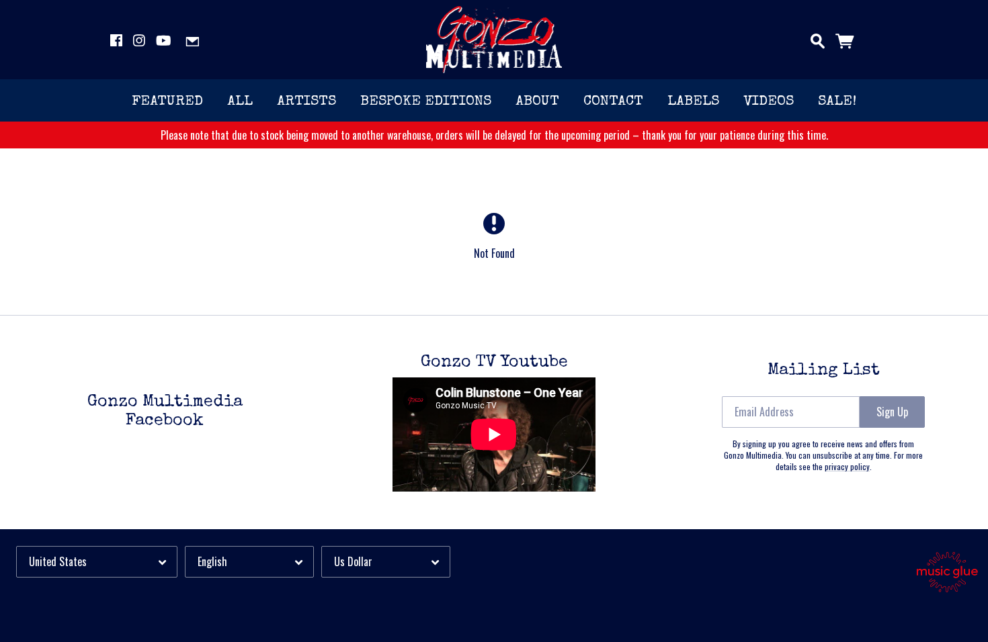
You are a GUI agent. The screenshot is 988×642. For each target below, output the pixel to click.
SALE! (837, 102)
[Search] (818, 38)
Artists (306, 102)
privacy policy (847, 466)
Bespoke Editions (425, 102)
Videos (768, 102)
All (240, 102)
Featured (167, 102)
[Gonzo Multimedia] (494, 39)
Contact (613, 102)
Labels (693, 102)
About (537, 102)
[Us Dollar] (385, 562)
